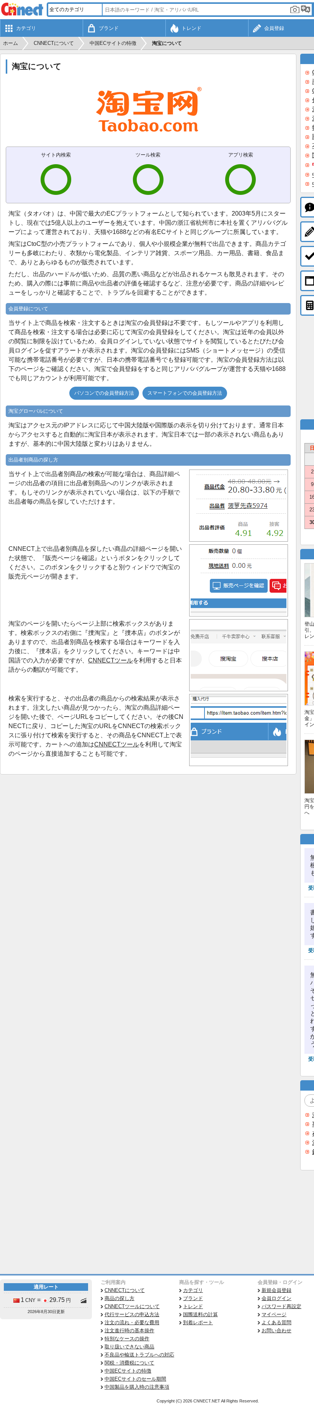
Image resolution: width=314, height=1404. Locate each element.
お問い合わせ (276, 1330)
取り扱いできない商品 (129, 1347)
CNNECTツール (110, 660)
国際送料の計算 (200, 1314)
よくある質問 (276, 1322)
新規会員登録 (276, 1290)
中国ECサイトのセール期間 (135, 1379)
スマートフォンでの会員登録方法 (184, 393)
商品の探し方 (119, 1298)
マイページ (274, 1314)
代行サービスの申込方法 (132, 1314)
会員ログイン (276, 1298)
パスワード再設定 (281, 1306)
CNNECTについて (125, 1290)
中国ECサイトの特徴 (128, 1371)
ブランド (193, 1298)
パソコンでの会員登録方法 (104, 393)
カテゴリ (193, 1290)
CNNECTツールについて (132, 1306)
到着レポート (198, 1322)
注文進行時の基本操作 (129, 1330)
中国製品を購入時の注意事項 (137, 1387)
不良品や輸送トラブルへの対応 (139, 1355)
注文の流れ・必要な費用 (132, 1322)
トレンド (193, 1306)
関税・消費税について (129, 1363)
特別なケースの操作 (127, 1338)
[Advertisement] (148, 832)
